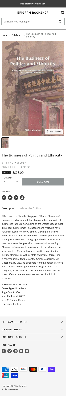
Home (5, 35)
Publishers (17, 35)
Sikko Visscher (16, 162)
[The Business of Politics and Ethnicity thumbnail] (5, 143)
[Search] (60, 21)
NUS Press (23, 167)
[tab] (8, 209)
